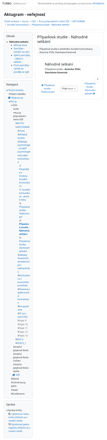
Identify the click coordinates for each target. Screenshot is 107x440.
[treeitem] (18, 242)
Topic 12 (23, 331)
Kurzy (25, 21)
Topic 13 (23, 335)
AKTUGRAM (78, 21)
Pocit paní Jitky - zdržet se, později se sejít (22, 68)
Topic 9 (22, 320)
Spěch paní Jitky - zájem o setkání (22, 58)
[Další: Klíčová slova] (97, 79)
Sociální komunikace (18, 24)
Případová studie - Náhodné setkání (50, 24)
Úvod (22, 130)
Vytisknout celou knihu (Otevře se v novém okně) (18, 417)
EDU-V (20, 339)
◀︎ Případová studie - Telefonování (48, 88)
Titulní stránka (11, 21)
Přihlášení (98, 3)
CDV (33, 21)
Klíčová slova (20, 45)
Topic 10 (23, 324)
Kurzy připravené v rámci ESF (54, 21)
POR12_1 (21, 343)
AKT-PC (20, 123)
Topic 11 (23, 328)
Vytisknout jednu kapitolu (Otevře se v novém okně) (19, 428)
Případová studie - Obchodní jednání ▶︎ (90, 88)
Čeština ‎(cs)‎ (19, 3)
